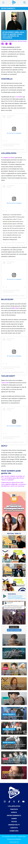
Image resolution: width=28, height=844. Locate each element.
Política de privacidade (14, 839)
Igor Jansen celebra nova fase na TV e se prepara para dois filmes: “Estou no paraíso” (13, 478)
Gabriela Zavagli (21, 41)
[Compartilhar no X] (6, 44)
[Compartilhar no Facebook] (2, 44)
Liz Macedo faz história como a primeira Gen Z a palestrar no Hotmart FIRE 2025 (14, 687)
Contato (14, 828)
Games (14, 818)
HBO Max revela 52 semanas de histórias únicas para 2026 (13, 732)
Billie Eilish (15, 308)
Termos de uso (14, 842)
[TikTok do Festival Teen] (9, 801)
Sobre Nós (14, 831)
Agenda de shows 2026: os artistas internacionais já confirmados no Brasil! (12, 672)
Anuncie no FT (14, 825)
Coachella (19, 96)
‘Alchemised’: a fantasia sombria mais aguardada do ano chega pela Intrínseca (14, 746)
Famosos (14, 809)
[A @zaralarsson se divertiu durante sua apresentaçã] (14, 612)
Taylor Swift (5, 382)
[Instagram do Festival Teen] (4, 801)
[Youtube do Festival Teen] (23, 801)
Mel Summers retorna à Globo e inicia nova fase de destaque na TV (14, 776)
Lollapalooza (14, 806)
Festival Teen (14, 242)
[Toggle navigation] (3, 2)
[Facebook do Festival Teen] (18, 801)
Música (14, 812)
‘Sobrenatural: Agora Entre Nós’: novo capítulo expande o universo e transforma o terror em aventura (13, 484)
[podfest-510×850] (14, 511)
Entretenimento (8, 8)
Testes (14, 821)
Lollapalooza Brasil (8, 157)
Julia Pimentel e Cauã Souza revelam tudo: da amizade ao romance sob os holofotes (13, 701)
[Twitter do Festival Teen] (14, 801)
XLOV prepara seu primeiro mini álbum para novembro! (14, 761)
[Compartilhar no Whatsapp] (10, 44)
